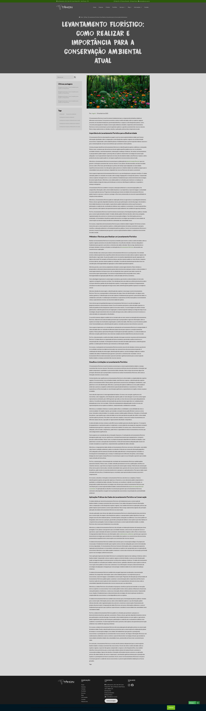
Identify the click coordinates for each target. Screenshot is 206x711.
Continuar (171, 707)
